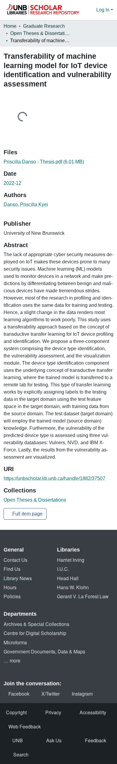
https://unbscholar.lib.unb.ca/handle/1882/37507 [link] (54, 478)
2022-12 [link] (12, 183)
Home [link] (10, 26)
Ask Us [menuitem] (54, 740)
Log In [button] (103, 9)
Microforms (15, 642)
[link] (58, 161)
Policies (12, 596)
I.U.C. (63, 568)
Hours (10, 587)
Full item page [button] (27, 513)
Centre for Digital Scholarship (35, 633)
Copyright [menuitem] (16, 712)
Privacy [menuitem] (53, 712)
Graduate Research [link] (44, 26)
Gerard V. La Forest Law (83, 596)
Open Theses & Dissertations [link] (40, 33)
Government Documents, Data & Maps (44, 651)
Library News (18, 578)
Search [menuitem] (20, 754)
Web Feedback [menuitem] (24, 726)
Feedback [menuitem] (95, 740)
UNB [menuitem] (17, 740)
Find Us (12, 568)
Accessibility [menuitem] (93, 712)
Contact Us (15, 559)
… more (12, 660)
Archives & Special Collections (36, 624)
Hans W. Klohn (73, 587)
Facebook (18, 693)
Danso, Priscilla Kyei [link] (26, 204)
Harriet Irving (70, 559)
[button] (43, 9)
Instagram (82, 693)
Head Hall (68, 578)
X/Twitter (50, 693)
